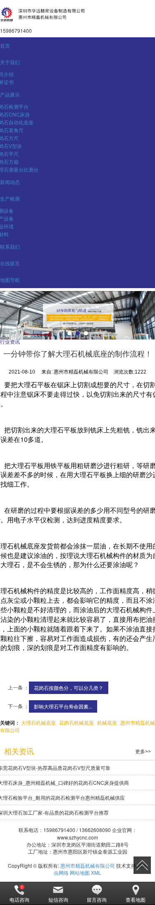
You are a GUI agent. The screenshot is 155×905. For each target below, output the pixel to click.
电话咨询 (19, 899)
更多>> (143, 752)
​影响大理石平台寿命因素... (63, 706)
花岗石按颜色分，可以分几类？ (68, 687)
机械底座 (107, 722)
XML (96, 872)
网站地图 (80, 872)
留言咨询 (97, 899)
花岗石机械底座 (76, 722)
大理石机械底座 (38, 722)
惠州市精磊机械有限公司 (87, 865)
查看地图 (135, 899)
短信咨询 (58, 899)
